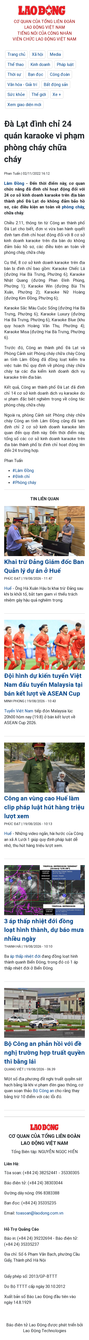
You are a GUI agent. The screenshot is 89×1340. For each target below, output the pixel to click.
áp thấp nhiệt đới (26, 956)
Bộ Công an (43, 1090)
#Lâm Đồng (23, 470)
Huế (8, 588)
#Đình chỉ (21, 476)
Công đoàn (60, 74)
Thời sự (14, 74)
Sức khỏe (16, 94)
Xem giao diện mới (24, 104)
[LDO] (44, 532)
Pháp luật (65, 64)
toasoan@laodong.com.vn (39, 1213)
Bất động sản (56, 84)
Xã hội (37, 54)
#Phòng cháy (24, 482)
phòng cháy (73, 206)
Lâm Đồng (14, 183)
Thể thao (15, 64)
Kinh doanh (40, 64)
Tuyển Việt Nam (18, 710)
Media (55, 54)
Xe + (57, 94)
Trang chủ (16, 54)
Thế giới (38, 94)
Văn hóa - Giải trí (22, 84)
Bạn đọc (35, 74)
